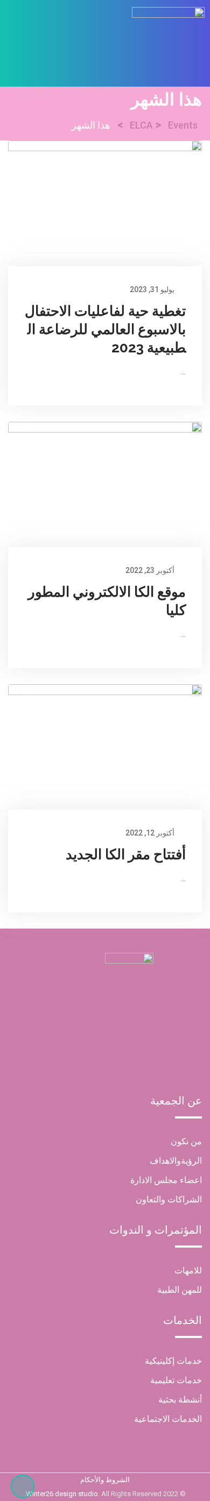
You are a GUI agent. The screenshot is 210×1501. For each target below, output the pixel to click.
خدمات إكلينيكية (173, 1361)
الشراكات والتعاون (169, 1199)
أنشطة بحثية (180, 1399)
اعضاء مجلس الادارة (166, 1180)
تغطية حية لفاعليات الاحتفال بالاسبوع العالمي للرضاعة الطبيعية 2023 (105, 329)
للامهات (188, 1270)
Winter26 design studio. (63, 1494)
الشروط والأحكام (105, 1480)
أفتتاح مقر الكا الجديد (126, 854)
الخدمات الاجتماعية (168, 1419)
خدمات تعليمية (176, 1380)
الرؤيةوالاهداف (176, 1161)
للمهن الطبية (179, 1290)
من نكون (186, 1141)
